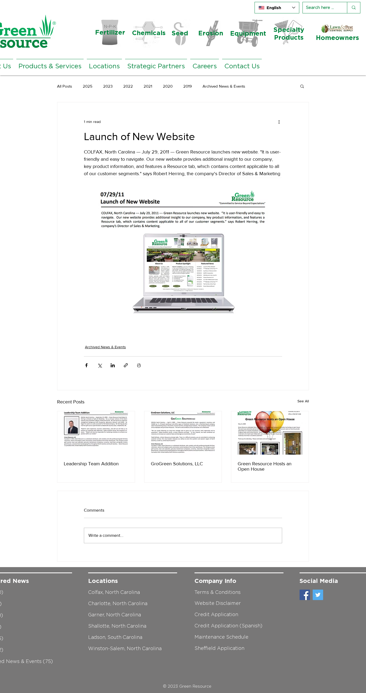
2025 (87, 86)
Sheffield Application (219, 648)
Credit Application (216, 614)
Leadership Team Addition (91, 463)
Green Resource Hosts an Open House (265, 466)
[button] (302, 86)
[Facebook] (305, 595)
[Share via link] (125, 365)
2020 (168, 86)
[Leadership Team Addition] (96, 433)
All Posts (64, 86)
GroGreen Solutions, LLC (177, 463)
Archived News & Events (224, 86)
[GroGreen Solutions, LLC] (183, 433)
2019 (187, 86)
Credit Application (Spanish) (228, 625)
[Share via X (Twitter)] (99, 365)
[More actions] (279, 121)
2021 (148, 86)
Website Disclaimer (218, 603)
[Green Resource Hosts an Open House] (270, 433)
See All (303, 401)
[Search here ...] (353, 7)
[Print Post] (138, 365)
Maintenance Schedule (221, 637)
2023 (108, 86)
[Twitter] (318, 595)
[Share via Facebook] (86, 365)
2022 (128, 86)
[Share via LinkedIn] (112, 365)
